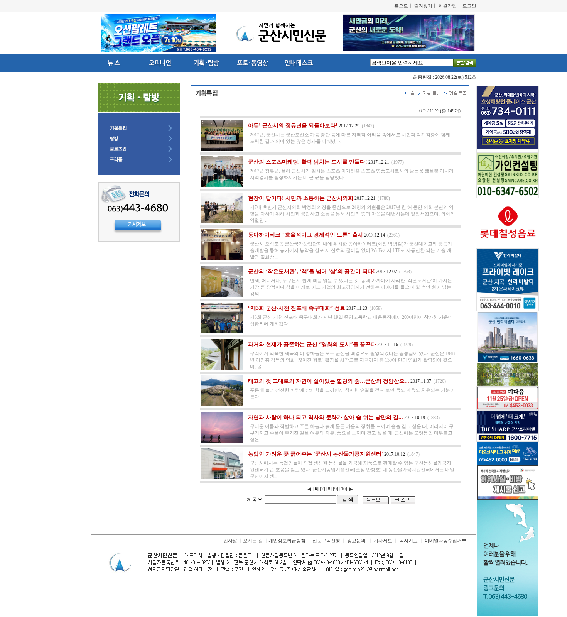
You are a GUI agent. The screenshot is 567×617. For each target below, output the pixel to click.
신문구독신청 (326, 540)
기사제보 (383, 540)
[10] (343, 489)
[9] (335, 489)
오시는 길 (253, 540)
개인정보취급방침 (286, 540)
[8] (329, 489)
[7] (322, 489)
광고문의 (356, 540)
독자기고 (408, 540)
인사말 (230, 540)
